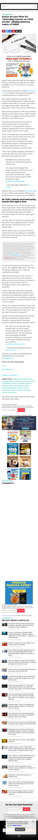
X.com (4, 366)
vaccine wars (12, 392)
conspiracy (18, 381)
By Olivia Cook (18, 736)
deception (7, 383)
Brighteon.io (12, 253)
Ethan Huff (14, 28)
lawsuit (28, 383)
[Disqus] (19, 509)
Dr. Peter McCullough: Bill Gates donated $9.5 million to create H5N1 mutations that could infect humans (21, 678)
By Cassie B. (17, 629)
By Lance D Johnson (19, 725)
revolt (26, 388)
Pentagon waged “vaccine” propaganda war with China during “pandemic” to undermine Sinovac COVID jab (21, 706)
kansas (14, 383)
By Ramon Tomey (19, 743)
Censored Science (8, 381)
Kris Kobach (21, 383)
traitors (13, 390)
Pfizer (28, 386)
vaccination (27, 390)
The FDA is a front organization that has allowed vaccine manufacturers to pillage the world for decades (21, 767)
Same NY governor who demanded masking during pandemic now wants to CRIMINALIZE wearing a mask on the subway (21, 715)
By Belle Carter (18, 681)
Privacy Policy (17, 825)
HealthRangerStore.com (9, 258)
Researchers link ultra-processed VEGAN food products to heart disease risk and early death (22, 723)
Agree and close (20, 829)
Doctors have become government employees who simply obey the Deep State (22, 670)
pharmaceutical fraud (9, 388)
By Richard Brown (19, 787)
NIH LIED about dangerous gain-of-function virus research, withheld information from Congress (21, 792)
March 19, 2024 (11, 350)
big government (18, 379)
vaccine (4, 392)
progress (20, 388)
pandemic (21, 386)
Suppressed (6, 390)
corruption (26, 381)
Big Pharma (28, 379)
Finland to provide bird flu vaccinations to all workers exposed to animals (21, 643)
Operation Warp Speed (9, 386)
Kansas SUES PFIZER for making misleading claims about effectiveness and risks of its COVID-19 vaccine (21, 783)
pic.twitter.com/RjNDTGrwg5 (15, 181)
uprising (19, 390)
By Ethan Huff (18, 639)
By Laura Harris (18, 646)
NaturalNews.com (8, 369)
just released (29, 191)
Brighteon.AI (17, 255)
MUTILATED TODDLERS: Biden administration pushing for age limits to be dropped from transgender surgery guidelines (21, 625)
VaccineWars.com (8, 358)
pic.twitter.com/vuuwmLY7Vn (15, 344)
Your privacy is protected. (8, 415)
